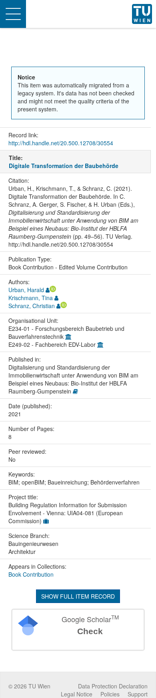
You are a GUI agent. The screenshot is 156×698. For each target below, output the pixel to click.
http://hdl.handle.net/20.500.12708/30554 (60, 143)
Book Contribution (31, 574)
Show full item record (78, 596)
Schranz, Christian (31, 306)
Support (138, 694)
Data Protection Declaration (113, 686)
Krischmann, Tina (30, 298)
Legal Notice (76, 694)
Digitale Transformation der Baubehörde (63, 166)
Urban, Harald (26, 290)
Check (90, 631)
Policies (110, 694)
